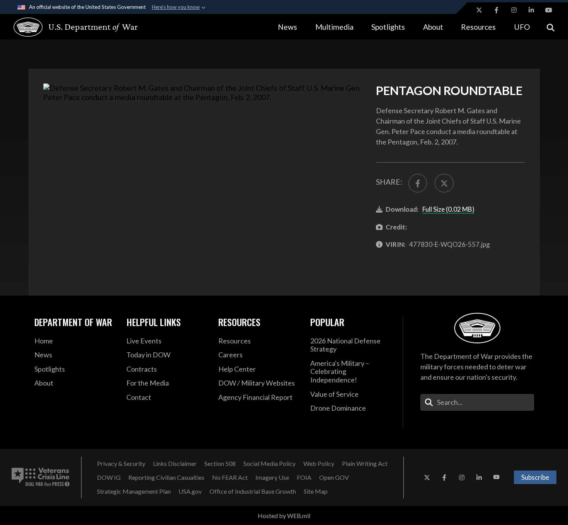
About (433, 26)
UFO (522, 26)
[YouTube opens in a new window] (548, 10)
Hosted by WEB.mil (284, 515)
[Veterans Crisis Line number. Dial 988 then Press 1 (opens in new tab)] (41, 477)
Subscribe (535, 477)
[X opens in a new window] (479, 10)
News (287, 26)
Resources (478, 26)
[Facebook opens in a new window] (496, 10)
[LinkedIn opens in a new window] (531, 10)
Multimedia (334, 26)
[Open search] (550, 26)
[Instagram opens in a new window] (514, 10)
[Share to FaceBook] (417, 183)
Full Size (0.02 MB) (448, 209)
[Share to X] (444, 183)
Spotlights (388, 26)
